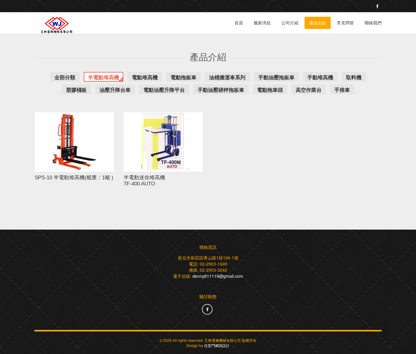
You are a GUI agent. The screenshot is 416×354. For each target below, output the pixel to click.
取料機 (353, 77)
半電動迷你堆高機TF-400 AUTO (144, 181)
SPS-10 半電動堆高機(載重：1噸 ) (74, 178)
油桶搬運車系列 (227, 77)
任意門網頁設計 (217, 345)
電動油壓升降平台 (164, 89)
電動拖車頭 (270, 89)
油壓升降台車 (115, 89)
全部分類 (65, 77)
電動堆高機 (145, 77)
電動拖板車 (183, 77)
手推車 (342, 89)
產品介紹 (317, 22)
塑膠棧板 (76, 89)
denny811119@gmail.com (217, 276)
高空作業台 (309, 89)
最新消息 (262, 22)
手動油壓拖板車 (276, 77)
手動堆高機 (320, 77)
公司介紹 (289, 22)
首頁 (238, 22)
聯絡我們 (373, 22)
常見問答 (345, 22)
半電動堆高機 (103, 77)
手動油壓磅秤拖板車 (221, 89)
